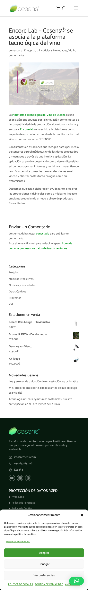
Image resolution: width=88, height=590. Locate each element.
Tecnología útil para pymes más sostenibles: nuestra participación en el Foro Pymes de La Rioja (40, 402)
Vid (70, 50)
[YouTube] (12, 478)
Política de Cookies (22, 508)
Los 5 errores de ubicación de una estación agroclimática (43, 381)
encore (18, 50)
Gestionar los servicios (18, 542)
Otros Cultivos (17, 291)
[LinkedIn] (20, 478)
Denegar (44, 564)
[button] (82, 515)
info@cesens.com (25, 457)
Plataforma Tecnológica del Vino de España (38, 115)
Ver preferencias (44, 575)
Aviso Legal (18, 497)
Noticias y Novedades (54, 50)
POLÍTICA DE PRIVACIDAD (49, 584)
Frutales (14, 272)
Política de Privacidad (23, 503)
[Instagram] (28, 478)
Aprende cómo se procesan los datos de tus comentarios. (40, 246)
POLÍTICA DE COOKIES (20, 584)
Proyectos (15, 298)
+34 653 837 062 (24, 463)
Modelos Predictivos (21, 279)
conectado (42, 233)
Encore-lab (27, 129)
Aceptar (44, 552)
